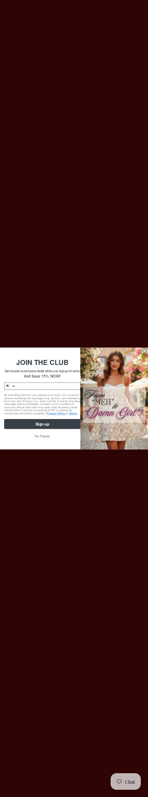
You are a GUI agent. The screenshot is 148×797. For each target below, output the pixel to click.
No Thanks (42, 436)
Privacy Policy (55, 413)
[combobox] (10, 386)
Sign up (43, 424)
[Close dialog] (145, 351)
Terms (73, 413)
